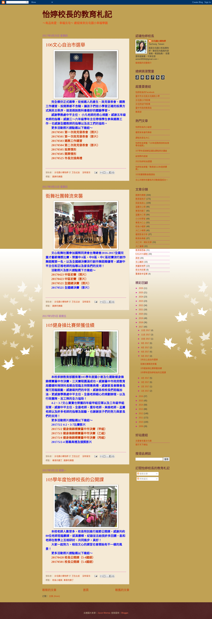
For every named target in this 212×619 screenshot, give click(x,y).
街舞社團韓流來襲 (64, 196)
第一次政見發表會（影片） (82, 136)
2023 (141, 301)
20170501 (58, 132)
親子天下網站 (141, 444)
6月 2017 (145, 352)
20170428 (58, 557)
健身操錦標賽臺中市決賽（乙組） (85, 433)
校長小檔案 (57, 580)
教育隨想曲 (140, 250)
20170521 (58, 283)
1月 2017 (145, 391)
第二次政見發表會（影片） (82, 145)
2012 (141, 413)
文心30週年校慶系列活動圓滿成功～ (151, 180)
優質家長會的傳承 (143, 132)
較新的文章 (49, 590)
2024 (141, 297)
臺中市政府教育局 (143, 108)
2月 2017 (145, 386)
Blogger (124, 613)
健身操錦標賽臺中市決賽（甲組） (85, 429)
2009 (141, 426)
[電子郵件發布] (96, 172)
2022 (141, 305)
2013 (141, 409)
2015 (141, 400)
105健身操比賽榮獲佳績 (70, 325)
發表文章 (143, 474)
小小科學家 (140, 219)
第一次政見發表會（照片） (82, 132)
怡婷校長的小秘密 (143, 127)
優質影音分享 (141, 234)
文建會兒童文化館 (143, 441)
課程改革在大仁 (142, 138)
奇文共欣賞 (140, 270)
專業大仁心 (140, 222)
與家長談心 (140, 203)
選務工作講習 (73, 140)
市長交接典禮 (73, 158)
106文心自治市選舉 (65, 44)
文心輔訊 (139, 262)
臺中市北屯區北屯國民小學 (147, 96)
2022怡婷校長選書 (143, 161)
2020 (141, 314)
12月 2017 (146, 330)
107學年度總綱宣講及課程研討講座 (151, 151)
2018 (141, 322)
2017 (141, 327)
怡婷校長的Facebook (144, 92)
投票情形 (70, 149)
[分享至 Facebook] (110, 172)
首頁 (86, 590)
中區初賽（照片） (76, 274)
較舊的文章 (122, 590)
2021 (141, 309)
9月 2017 (145, 343)
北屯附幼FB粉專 (142, 104)
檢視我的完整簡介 (143, 63)
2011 (141, 417)
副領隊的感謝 (141, 156)
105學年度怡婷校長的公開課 (75, 479)
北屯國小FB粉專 (142, 100)
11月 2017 (146, 334)
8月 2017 (145, 347)
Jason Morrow (104, 613)
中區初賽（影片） (76, 279)
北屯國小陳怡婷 (159, 41)
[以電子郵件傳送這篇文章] (101, 172)
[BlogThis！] (104, 172)
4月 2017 (145, 378)
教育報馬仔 (140, 199)
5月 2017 (145, 356)
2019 (141, 318)
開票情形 (70, 153)
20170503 (58, 140)
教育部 (138, 112)
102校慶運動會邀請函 (145, 174)
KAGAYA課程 (141, 254)
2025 (141, 292)
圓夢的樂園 (57, 176)
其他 (137, 258)
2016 (141, 396)
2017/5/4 (57, 437)
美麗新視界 (140, 266)
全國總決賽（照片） (78, 283)
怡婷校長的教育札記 (77, 14)
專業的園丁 (57, 460)
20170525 (58, 158)
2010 (141, 422)
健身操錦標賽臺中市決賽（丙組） (85, 437)
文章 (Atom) (54, 596)
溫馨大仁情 (140, 215)
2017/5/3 (57, 433)
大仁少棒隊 (140, 230)
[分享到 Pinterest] (113, 172)
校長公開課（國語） (80, 557)
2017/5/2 (57, 429)
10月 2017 (146, 339)
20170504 (58, 145)
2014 (141, 405)
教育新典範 (140, 238)
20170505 (58, 149)
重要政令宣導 (141, 274)
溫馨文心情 (140, 207)
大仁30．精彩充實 (143, 242)
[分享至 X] (107, 172)
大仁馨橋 (139, 246)
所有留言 (143, 479)
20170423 (58, 274)
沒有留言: (87, 172)
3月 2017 (145, 382)
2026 (141, 288)
